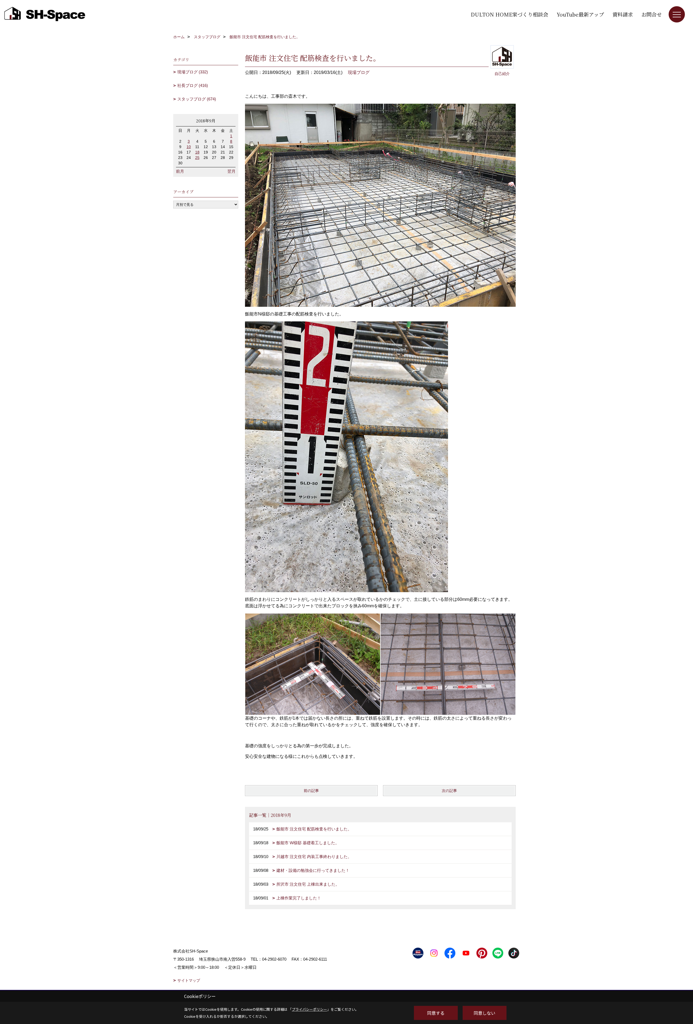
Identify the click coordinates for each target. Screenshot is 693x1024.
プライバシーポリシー (309, 1009)
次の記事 (449, 790)
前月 (180, 171)
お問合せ (651, 14)
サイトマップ (188, 980)
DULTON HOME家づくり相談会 (509, 14)
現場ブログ (359, 72)
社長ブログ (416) (192, 85)
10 (189, 147)
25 (197, 157)
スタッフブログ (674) (196, 99)
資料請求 (622, 14)
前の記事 (311, 790)
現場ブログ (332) (192, 72)
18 (197, 152)
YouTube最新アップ (580, 14)
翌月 (231, 171)
